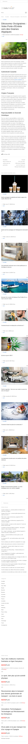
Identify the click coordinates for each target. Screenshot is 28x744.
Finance (2, 598)
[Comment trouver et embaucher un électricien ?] (14, 311)
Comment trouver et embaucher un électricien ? (12, 325)
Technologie (3, 620)
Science (2, 616)
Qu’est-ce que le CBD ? (7, 355)
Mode (2, 609)
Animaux (3, 583)
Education (3, 596)
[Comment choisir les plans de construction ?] (14, 403)
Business (3, 592)
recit (3, 36)
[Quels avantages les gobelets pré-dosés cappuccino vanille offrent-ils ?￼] (14, 175)
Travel (2, 622)
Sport (2, 618)
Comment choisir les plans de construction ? (12, 424)
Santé (2, 614)
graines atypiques (18, 79)
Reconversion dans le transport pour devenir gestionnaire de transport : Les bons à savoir (12, 693)
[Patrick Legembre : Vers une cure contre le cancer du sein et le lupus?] (14, 367)
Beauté (2, 587)
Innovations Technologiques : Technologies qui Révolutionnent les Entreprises (12, 711)
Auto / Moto (3, 585)
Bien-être (3, 590)
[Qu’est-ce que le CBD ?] (14, 337)
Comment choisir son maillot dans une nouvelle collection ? (13, 567)
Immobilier (3, 601)
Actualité (4, 19)
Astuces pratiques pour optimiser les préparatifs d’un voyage (13, 541)
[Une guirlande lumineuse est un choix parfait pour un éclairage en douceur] (14, 243)
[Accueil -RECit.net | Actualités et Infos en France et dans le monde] (14, 6)
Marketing (3, 607)
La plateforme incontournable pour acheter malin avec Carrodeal (13, 571)
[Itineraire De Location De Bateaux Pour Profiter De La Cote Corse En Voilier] (14, 279)
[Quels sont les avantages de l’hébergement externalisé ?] (14, 211)
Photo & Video (4, 611)
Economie (3, 594)
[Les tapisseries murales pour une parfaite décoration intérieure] (14, 436)
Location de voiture (5, 603)
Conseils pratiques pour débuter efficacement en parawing (12, 569)
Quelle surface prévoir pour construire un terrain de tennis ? (13, 544)
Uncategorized (4, 625)
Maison (2, 605)
